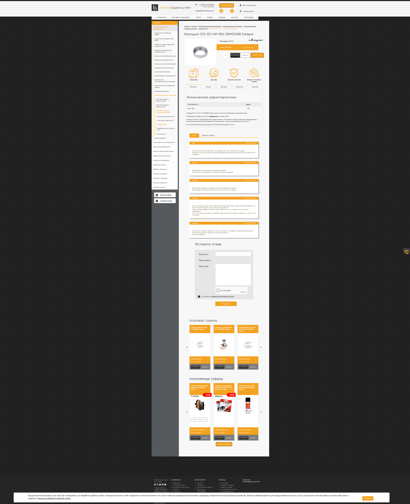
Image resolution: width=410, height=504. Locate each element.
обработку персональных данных (222, 296)
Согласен (368, 498)
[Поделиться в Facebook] (157, 484)
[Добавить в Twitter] (162, 484)
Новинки (200, 485)
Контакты (234, 17)
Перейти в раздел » (224, 444)
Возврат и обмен (227, 485)
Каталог (157, 23)
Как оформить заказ (228, 489)
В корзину (235, 55)
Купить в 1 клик (257, 55)
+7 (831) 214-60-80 (206, 5)
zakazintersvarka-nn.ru (204, 11)
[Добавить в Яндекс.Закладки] (165, 484)
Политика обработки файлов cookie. (54, 498)
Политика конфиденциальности (251, 481)
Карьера (176, 489)
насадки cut (213, 116)
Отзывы (210, 17)
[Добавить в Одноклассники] (160, 484)
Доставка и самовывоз (181, 17)
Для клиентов (200, 480)
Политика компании (181, 487)
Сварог (248, 104)
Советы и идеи (226, 487)
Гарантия (224, 483)
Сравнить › (205, 367)
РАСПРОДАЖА (249, 17)
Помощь (222, 17)
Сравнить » (245, 55)
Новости (176, 483)
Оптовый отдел (179, 485)
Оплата (198, 17)
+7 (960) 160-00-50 (208, 7)
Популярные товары (206, 379)
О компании (161, 17)
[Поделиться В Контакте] (155, 484)
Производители (227, 492)
